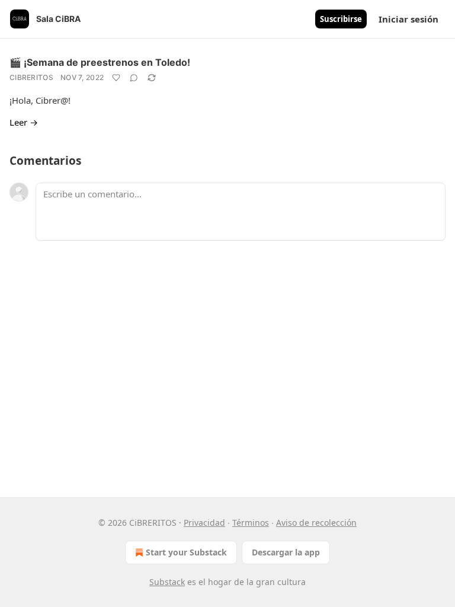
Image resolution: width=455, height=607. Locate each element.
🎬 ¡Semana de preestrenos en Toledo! (99, 62)
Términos (250, 522)
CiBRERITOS (31, 77)
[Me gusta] (116, 78)
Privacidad (204, 522)
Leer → (23, 122)
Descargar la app (286, 552)
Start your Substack (186, 552)
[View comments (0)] (134, 78)
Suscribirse (341, 19)
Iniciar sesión (408, 19)
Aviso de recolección (316, 522)
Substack (167, 581)
